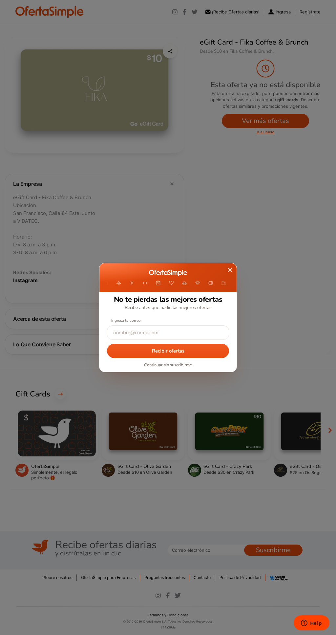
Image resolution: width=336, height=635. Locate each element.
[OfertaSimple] (168, 273)
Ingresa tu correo (126, 320)
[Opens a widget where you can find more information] (311, 623)
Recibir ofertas (168, 351)
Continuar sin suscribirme (168, 365)
